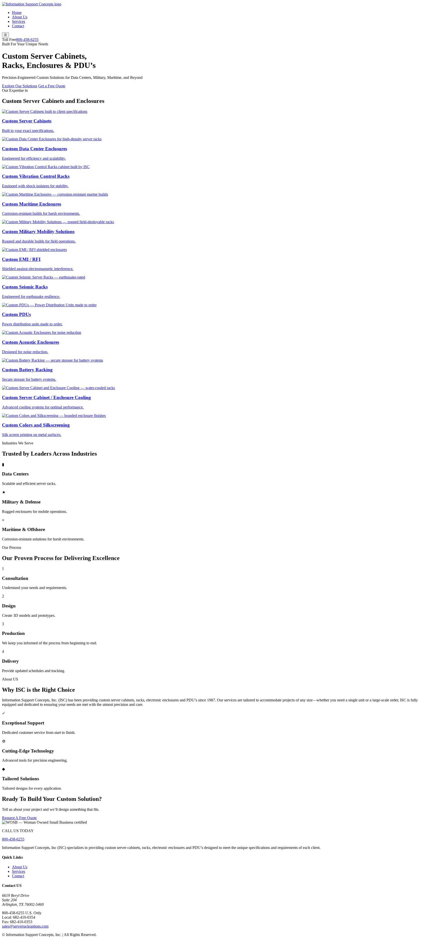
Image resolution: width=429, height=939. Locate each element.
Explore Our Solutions (19, 86)
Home (17, 12)
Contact (18, 26)
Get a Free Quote (51, 86)
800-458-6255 (27, 39)
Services (18, 21)
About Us (19, 17)
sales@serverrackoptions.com (25, 926)
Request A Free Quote (19, 818)
